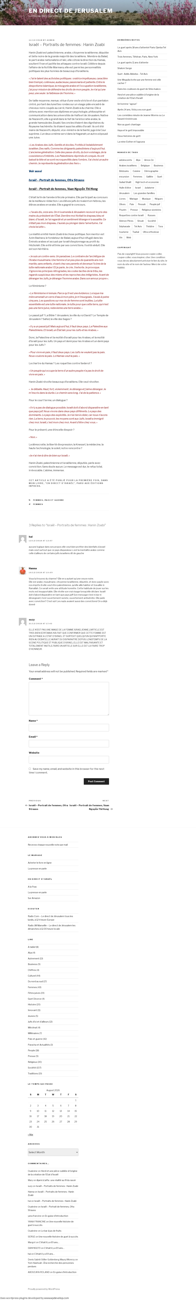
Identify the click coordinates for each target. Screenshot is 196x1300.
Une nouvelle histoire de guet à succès (58, 1236)
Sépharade (124, 226)
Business (158, 165)
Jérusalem (124, 193)
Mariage (134, 198)
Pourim (122, 209)
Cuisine (136, 171)
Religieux (32, 1062)
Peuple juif (155, 204)
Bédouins (124, 171)
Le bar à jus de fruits (51, 1230)
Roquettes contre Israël (131, 215)
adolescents (125, 160)
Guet (159, 176)
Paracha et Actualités (39, 1044)
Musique (146, 198)
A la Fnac (32, 886)
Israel (138, 187)
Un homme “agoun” (127, 104)
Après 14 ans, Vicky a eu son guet (134, 109)
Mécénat (32, 1027)
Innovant (32, 1010)
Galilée (149, 176)
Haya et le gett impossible (130, 130)
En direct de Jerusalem (71, 10)
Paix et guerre (54, 500)
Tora (160, 226)
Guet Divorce (34, 998)
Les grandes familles (144, 193)
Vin (120, 237)
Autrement (33, 958)
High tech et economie (147, 182)
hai (29, 1253)
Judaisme (149, 187)
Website (34, 752)
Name (33, 720)
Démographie (151, 171)
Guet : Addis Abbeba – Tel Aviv (132, 74)
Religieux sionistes (151, 209)
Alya (138, 160)
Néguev (159, 198)
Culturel (32, 975)
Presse (134, 209)
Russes (151, 215)
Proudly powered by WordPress (44, 1289)
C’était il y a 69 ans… (49, 1242)
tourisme (123, 232)
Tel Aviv (138, 226)
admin (51, 40)
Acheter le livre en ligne (40, 862)
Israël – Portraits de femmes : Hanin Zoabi (57, 1186)
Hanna (33, 568)
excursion (124, 176)
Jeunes (31, 1016)
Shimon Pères (126, 221)
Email (33, 736)
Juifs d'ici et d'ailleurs (38, 1021)
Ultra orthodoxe (151, 232)
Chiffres (32, 970)
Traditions (33, 1073)
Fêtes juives (34, 993)
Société (152, 221)
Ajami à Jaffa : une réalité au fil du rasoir (56, 1180)
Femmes (38, 500)
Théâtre (150, 226)
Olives (122, 204)
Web (128, 237)
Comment (36, 678)
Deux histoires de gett (129, 136)
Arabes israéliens (128, 165)
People (31, 1050)
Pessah (142, 204)
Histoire (32, 1004)
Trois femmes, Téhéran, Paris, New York (137, 56)
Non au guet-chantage (129, 124)
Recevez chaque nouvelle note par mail (48, 844)
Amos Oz (149, 160)
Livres (122, 198)
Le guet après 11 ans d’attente (132, 62)
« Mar (30, 1134)
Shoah (140, 221)
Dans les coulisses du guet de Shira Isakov (139, 89)
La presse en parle (37, 868)
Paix (132, 204)
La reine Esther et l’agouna (131, 141)
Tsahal (135, 232)
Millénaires (33, 1033)
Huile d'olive (125, 187)
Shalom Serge (124, 68)
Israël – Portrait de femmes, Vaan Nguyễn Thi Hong (63, 188)
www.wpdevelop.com (56, 1298)
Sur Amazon (34, 898)
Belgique (145, 165)
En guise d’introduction (56, 1216)
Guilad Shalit (125, 182)
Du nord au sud (35, 981)
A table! (32, 947)
